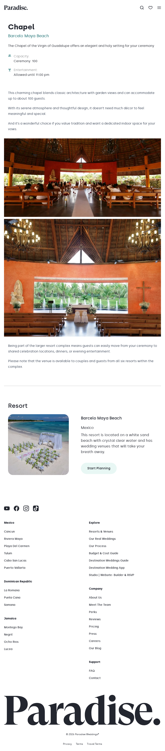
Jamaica (10, 618)
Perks (93, 612)
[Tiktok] (36, 508)
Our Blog (95, 648)
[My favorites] (150, 8)
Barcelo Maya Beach (101, 418)
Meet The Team (100, 605)
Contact (95, 678)
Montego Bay (13, 627)
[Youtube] (7, 508)
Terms (79, 744)
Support (94, 662)
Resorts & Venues (101, 531)
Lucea (8, 649)
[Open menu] (161, 7)
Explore (94, 522)
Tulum (8, 553)
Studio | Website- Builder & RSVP (111, 575)
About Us (95, 597)
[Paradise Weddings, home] (16, 7)
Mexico (9, 522)
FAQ (92, 671)
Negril (8, 634)
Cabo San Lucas (15, 560)
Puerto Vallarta (14, 568)
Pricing (94, 626)
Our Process (97, 546)
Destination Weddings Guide (109, 560)
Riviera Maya (13, 539)
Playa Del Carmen (16, 546)
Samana (9, 605)
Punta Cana (12, 597)
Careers (94, 641)
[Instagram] (26, 508)
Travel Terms (94, 744)
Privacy (67, 744)
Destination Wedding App (107, 568)
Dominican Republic (18, 581)
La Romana (12, 590)
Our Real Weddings (102, 539)
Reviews (95, 619)
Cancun (9, 531)
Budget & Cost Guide (103, 553)
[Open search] (142, 7)
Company (95, 588)
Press (93, 634)
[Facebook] (16, 508)
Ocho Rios (11, 642)
